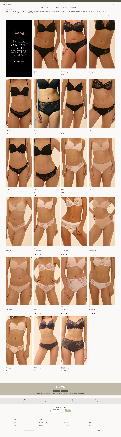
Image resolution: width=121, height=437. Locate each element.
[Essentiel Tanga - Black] (74, 103)
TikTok (90, 422)
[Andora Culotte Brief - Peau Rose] (102, 162)
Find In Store (66, 422)
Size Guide (90, 15)
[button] (47, 8)
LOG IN (64, 390)
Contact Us (41, 419)
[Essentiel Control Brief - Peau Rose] (102, 221)
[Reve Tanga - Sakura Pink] (47, 281)
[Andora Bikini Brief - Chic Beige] (19, 340)
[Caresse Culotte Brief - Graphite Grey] (74, 340)
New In (15, 419)
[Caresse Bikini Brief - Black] (74, 44)
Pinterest (90, 423)
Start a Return (41, 420)
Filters (7, 15)
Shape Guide (97, 15)
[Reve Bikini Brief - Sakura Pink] (47, 221)
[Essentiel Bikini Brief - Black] (19, 103)
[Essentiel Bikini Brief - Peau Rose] (19, 221)
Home (7, 9)
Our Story (65, 423)
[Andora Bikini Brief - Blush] (74, 162)
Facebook (90, 420)
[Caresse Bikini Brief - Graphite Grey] (47, 340)
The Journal (66, 419)
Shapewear (16, 423)
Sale (15, 425)
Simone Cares (66, 425)
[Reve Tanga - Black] (47, 162)
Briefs (15, 422)
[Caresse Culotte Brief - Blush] (74, 281)
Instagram (91, 419)
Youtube (90, 425)
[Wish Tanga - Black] (102, 103)
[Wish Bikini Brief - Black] (102, 44)
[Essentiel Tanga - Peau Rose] (19, 281)
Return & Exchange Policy (43, 422)
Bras (15, 420)
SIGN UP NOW (56, 390)
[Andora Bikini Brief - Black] (47, 44)
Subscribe (67, 410)
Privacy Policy (64, 412)
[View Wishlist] (115, 4)
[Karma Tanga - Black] (19, 162)
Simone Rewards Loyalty (68, 420)
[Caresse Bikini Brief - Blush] (102, 281)
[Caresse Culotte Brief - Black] (47, 103)
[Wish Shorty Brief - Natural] (74, 221)
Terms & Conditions (42, 423)
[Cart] (118, 4)
